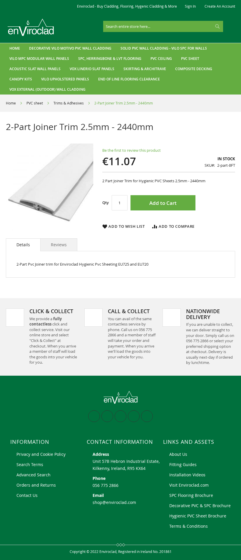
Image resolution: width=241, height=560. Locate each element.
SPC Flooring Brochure (191, 495)
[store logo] (31, 27)
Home (11, 103)
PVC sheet (34, 103)
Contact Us (27, 495)
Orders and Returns (36, 485)
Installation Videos (187, 475)
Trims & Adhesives (68, 103)
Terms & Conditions (188, 526)
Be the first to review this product (131, 150)
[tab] (23, 244)
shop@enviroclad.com (114, 502)
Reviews (59, 244)
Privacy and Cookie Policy (41, 454)
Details (23, 244)
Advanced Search (33, 475)
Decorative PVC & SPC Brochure (200, 505)
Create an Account (220, 6)
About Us (178, 454)
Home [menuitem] (14, 48)
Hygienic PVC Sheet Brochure (197, 516)
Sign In (190, 6)
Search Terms (29, 464)
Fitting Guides (183, 464)
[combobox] (163, 26)
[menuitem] (70, 48)
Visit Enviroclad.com (189, 485)
